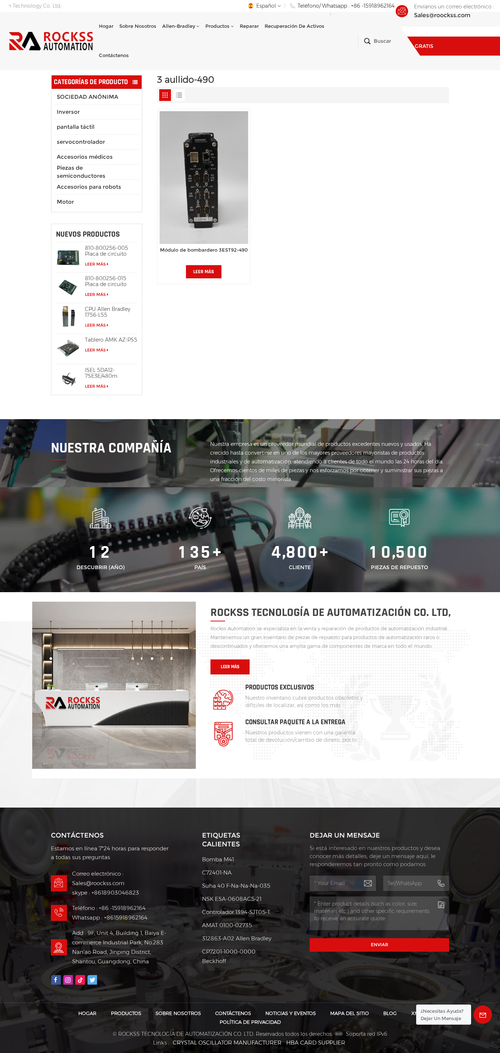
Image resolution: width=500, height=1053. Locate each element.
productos (217, 26)
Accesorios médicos (85, 156)
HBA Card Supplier (315, 1042)
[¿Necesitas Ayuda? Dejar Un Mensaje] (483, 1014)
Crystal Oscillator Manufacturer (227, 1042)
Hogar (106, 26)
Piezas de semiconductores (81, 172)
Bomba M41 (218, 859)
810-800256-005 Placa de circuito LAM (106, 251)
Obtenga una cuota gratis (444, 36)
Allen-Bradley (178, 26)
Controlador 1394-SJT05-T (236, 912)
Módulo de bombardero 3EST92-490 (204, 250)
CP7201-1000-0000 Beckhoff (228, 956)
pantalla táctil (75, 126)
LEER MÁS (95, 264)
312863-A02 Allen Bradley (236, 938)
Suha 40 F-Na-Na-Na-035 (236, 885)
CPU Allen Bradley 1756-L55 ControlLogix (107, 312)
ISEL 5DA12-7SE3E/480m (101, 373)
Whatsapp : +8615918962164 (110, 917)
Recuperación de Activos (294, 26)
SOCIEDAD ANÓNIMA (87, 96)
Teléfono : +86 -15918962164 (109, 908)
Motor (65, 201)
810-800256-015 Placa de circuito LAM (106, 281)
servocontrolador (81, 141)
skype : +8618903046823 (105, 892)
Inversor (68, 111)
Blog (390, 1013)
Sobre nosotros (137, 26)
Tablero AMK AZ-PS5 (111, 340)
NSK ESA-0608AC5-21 (231, 898)
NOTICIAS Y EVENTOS (290, 1013)
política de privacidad (250, 1022)
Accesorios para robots (89, 186)
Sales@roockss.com (442, 15)
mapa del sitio (349, 1013)
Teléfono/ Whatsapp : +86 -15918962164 (346, 6)
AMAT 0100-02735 (227, 925)
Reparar (249, 26)
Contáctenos (114, 55)
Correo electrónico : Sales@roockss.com (98, 878)
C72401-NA (217, 872)
